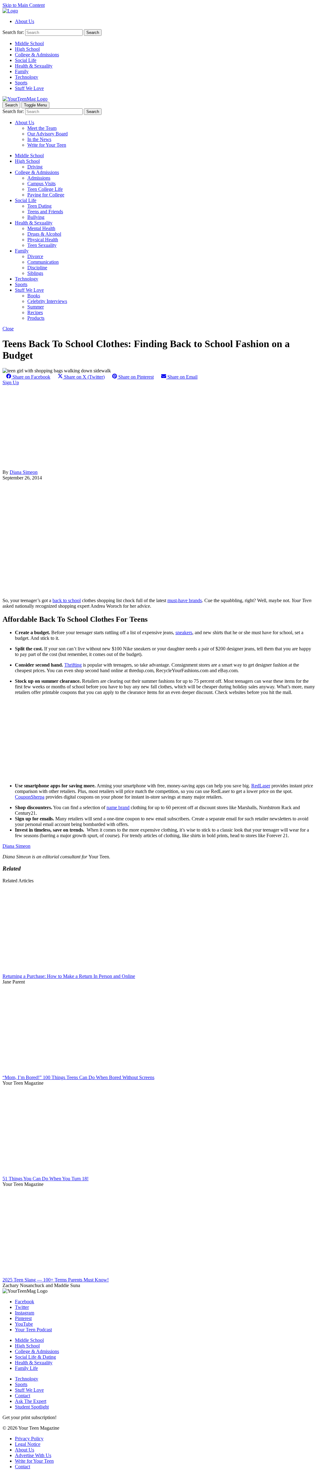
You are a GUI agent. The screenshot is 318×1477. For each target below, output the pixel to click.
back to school (66, 600)
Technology (26, 77)
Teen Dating (39, 206)
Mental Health (41, 228)
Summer (35, 306)
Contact (22, 1395)
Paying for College (45, 194)
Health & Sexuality (33, 65)
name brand (118, 807)
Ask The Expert (30, 1401)
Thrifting (73, 665)
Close (8, 328)
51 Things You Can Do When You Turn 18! (45, 1178)
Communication (43, 262)
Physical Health (42, 239)
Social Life (25, 60)
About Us (24, 21)
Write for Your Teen (46, 145)
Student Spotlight (32, 1406)
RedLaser (260, 785)
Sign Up (10, 382)
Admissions (38, 178)
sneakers (183, 632)
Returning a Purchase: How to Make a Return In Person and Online (68, 976)
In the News (39, 139)
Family (22, 71)
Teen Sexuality (42, 245)
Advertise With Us (33, 1455)
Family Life (26, 1368)
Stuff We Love (29, 88)
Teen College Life (45, 189)
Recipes (35, 312)
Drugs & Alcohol (44, 234)
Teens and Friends (45, 211)
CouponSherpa (29, 797)
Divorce (35, 256)
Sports (21, 82)
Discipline (37, 267)
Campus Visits (41, 183)
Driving (35, 166)
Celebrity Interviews (47, 301)
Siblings (35, 273)
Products (35, 318)
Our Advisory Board (47, 133)
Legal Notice (27, 1444)
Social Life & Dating (35, 1357)
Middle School (29, 43)
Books (33, 295)
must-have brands (184, 600)
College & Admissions (37, 54)
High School (27, 49)
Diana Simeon (24, 472)
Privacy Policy (29, 1438)
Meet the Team (42, 128)
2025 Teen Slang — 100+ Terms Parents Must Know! (55, 1279)
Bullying (35, 217)
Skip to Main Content (23, 5)
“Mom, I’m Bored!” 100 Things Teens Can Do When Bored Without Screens (78, 1077)
